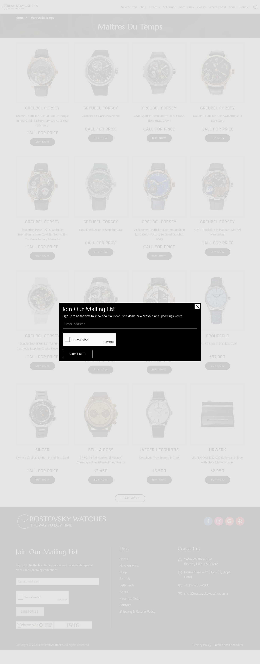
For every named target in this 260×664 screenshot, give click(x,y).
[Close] (197, 306)
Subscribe (77, 354)
